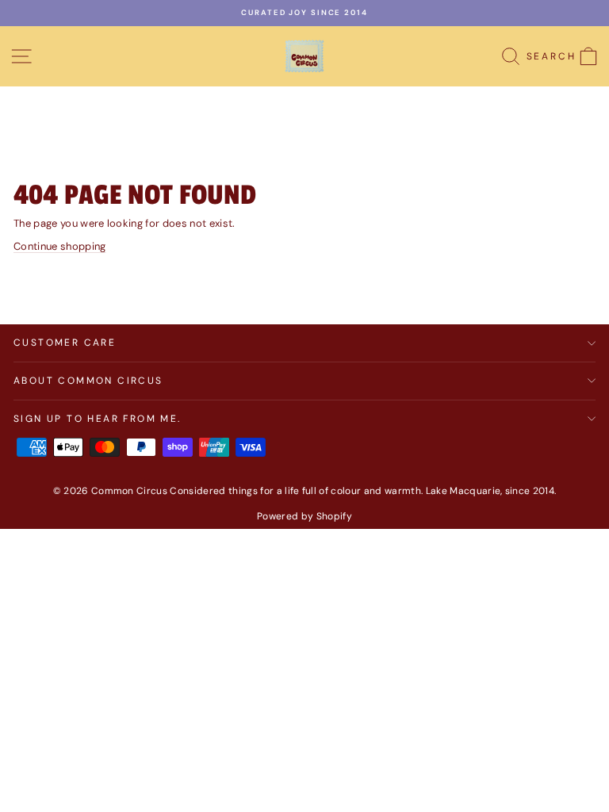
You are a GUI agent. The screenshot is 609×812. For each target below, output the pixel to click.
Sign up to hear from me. (97, 418)
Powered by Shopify (304, 516)
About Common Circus (88, 380)
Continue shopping (59, 246)
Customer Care (64, 342)
